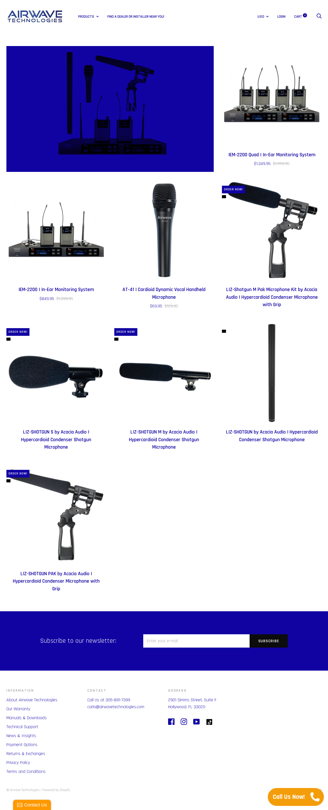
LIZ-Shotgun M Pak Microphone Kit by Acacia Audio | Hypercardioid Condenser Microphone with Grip (272, 297)
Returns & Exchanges (25, 754)
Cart (300, 16)
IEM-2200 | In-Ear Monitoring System (56, 289)
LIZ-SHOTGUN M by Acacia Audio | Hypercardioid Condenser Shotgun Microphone (164, 439)
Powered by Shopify (56, 790)
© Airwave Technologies (23, 790)
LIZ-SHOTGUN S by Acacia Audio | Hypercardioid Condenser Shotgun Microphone (56, 439)
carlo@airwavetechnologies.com (115, 707)
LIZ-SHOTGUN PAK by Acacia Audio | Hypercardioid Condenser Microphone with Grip (56, 581)
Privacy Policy (18, 762)
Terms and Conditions (26, 771)
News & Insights (21, 736)
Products (86, 16)
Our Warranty (18, 709)
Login (281, 16)
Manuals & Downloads (26, 718)
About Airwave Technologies (31, 700)
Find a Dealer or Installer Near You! (135, 16)
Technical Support (22, 727)
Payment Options (21, 745)
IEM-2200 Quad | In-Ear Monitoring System (271, 155)
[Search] (319, 16)
